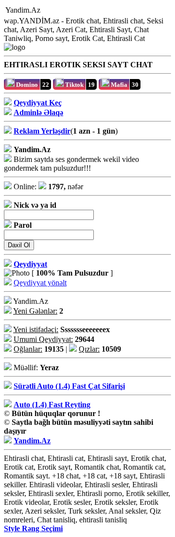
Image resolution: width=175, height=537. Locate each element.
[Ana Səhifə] (46, 10)
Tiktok (74, 84)
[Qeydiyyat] (95, 10)
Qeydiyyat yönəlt (40, 282)
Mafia (118, 84)
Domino (26, 84)
